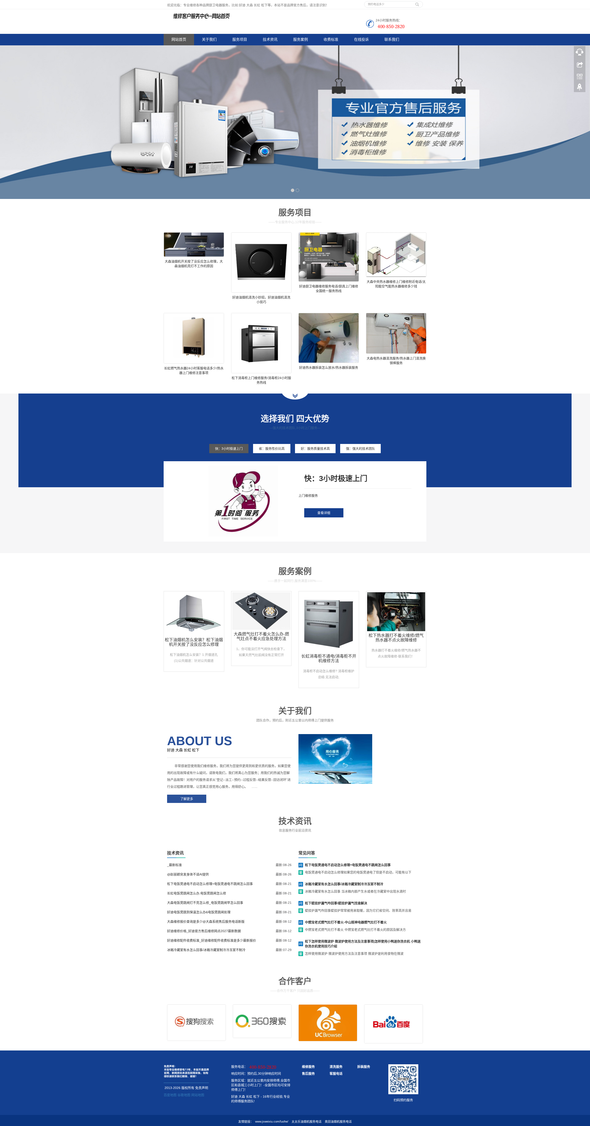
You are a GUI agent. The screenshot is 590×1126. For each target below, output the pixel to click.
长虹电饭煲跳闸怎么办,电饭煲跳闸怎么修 (196, 893)
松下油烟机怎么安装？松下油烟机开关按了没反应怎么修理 (194, 642)
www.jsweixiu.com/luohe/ (271, 1121)
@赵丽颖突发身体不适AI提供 (188, 874)
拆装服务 (363, 1066)
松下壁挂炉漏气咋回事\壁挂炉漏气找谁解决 (336, 903)
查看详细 (323, 513)
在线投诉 (361, 39)
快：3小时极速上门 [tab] (229, 448)
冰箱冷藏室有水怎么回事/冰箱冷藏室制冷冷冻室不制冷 (206, 950)
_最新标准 (174, 865)
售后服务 (308, 1073)
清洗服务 (336, 1066)
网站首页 (178, 39)
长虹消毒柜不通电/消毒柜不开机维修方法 (328, 658)
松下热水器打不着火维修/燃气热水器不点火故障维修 (396, 637)
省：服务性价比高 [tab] (272, 448)
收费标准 (331, 39)
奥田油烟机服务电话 (338, 1121)
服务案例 (300, 39)
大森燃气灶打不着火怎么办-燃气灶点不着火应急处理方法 (261, 636)
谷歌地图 (183, 1095)
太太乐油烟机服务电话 (307, 1121)
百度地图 (170, 1095)
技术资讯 (270, 39)
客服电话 (336, 1073)
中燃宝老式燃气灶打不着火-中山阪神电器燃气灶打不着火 (346, 922)
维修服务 (308, 1066)
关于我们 (209, 39)
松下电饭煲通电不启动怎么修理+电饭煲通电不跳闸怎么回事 (210, 884)
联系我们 (391, 39)
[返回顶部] (579, 88)
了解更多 (186, 799)
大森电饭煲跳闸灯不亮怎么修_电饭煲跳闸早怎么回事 (205, 902)
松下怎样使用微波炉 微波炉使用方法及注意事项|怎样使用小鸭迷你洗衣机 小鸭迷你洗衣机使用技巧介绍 (363, 943)
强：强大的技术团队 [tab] (360, 448)
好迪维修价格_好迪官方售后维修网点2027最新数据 (204, 931)
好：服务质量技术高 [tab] (315, 448)
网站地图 (197, 1095)
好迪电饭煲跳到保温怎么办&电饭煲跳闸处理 (198, 912)
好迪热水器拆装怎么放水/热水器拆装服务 (328, 367)
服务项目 (239, 39)
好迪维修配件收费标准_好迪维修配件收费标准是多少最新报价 (211, 940)
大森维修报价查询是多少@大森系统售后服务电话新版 (206, 921)
